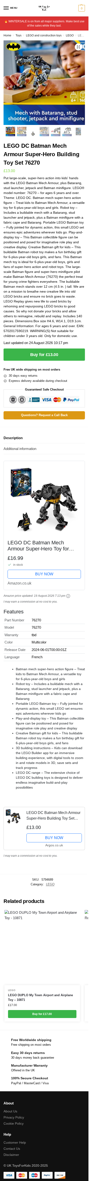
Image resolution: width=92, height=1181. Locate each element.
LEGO (70, 35)
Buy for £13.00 (44, 354)
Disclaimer (11, 1155)
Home (7, 35)
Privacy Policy (14, 1117)
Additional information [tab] (20, 449)
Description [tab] (13, 438)
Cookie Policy (14, 1123)
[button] (81, 8)
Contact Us (12, 1148)
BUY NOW (44, 574)
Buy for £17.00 (42, 1014)
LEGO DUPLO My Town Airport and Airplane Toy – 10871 (40, 997)
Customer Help (15, 1142)
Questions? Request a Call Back (44, 415)
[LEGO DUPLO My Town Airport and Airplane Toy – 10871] (42, 947)
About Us (10, 1111)
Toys (18, 35)
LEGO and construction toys (44, 35)
